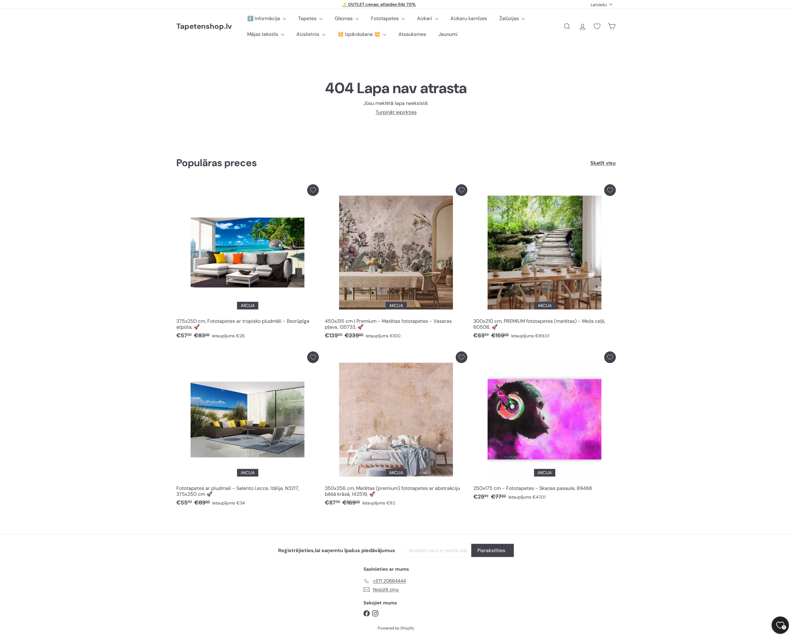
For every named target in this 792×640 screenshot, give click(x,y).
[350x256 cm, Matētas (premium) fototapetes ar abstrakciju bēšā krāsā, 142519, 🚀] (396, 430)
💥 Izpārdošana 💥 (359, 34)
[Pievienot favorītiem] (313, 190)
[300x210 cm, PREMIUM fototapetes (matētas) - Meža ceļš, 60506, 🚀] (544, 263)
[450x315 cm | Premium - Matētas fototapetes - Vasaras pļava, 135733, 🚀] (396, 263)
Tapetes (308, 18)
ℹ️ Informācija (264, 18)
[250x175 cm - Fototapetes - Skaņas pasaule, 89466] (544, 427)
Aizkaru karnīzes (468, 18)
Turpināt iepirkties (396, 112)
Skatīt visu (603, 163)
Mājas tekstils (263, 34)
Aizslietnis (308, 34)
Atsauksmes (412, 34)
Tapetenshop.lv (204, 26)
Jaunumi (448, 34)
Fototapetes (385, 18)
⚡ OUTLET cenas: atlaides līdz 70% (379, 4)
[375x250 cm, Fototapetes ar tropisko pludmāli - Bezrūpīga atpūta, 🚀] (247, 263)
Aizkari (425, 18)
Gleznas (344, 18)
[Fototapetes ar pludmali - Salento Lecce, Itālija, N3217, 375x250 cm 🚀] (247, 430)
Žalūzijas (509, 18)
